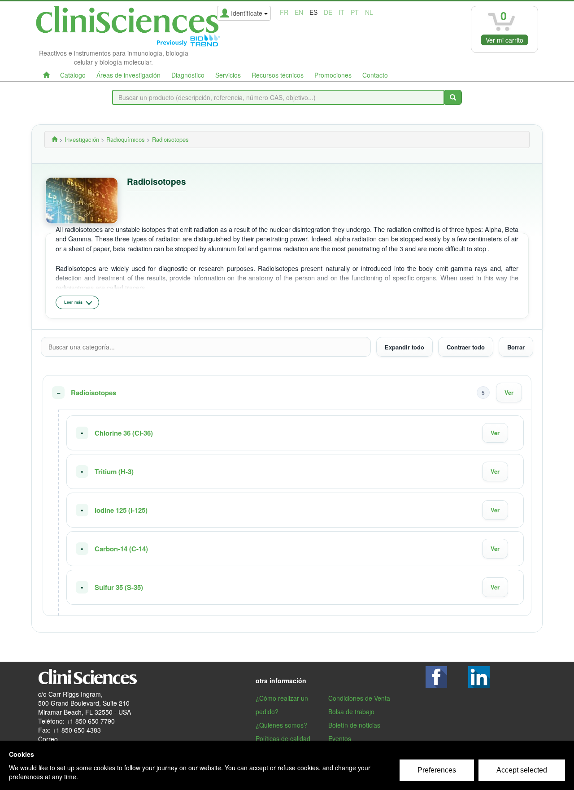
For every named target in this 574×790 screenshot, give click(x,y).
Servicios (228, 74)
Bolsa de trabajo (351, 711)
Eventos (339, 738)
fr (284, 12)
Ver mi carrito (504, 39)
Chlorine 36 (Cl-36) (124, 433)
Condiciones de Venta (359, 698)
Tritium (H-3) (114, 471)
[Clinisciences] (54, 139)
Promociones (333, 74)
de (328, 12)
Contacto (375, 74)
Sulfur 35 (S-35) (119, 587)
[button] (287, 392)
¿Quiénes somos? (281, 724)
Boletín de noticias (354, 724)
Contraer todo (466, 346)
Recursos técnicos (278, 74)
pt (355, 12)
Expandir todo (404, 346)
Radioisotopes (93, 392)
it (341, 12)
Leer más (73, 302)
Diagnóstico (187, 74)
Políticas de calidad (283, 738)
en (299, 12)
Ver (508, 392)
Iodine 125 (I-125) (121, 510)
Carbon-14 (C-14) (121, 549)
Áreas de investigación (128, 74)
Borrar (516, 346)
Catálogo (73, 74)
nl (369, 12)
